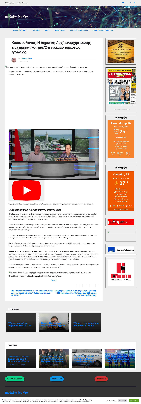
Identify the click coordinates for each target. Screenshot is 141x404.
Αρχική (53, 280)
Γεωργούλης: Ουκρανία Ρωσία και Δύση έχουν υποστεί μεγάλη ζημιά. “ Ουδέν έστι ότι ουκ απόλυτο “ (32, 293)
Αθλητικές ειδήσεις (14, 356)
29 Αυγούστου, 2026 (17, 365)
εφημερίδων (126, 109)
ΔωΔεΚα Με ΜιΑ (16, 16)
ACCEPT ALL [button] (133, 400)
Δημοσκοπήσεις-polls (79, 30)
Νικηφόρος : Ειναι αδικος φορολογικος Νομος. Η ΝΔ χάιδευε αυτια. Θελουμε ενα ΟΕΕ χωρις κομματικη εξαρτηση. (75, 293)
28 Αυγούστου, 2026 (50, 365)
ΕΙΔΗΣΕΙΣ (36, 30)
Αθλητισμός (25, 356)
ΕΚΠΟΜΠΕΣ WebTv (20, 30)
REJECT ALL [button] (122, 400)
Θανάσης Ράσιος (27, 58)
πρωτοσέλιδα (119, 109)
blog (47, 30)
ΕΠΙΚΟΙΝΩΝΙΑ (60, 30)
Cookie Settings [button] (111, 401)
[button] (130, 30)
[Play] (26, 190)
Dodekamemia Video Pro (102, 30)
